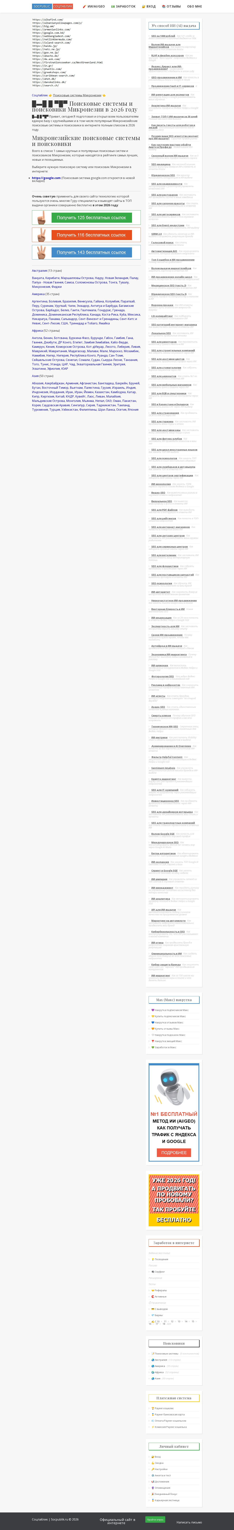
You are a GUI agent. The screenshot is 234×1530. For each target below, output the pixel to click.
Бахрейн (121, 383)
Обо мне (194, 6)
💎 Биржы (157, 1315)
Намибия (38, 355)
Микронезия (41, 287)
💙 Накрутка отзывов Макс (167, 1022)
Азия (35, 376)
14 (186, 1321)
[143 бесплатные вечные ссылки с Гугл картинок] (86, 252)
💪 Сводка (157, 1463)
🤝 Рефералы (159, 1290)
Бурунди (97, 338)
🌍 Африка (157, 1372)
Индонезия (40, 392)
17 (157, 1323)
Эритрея (119, 364)
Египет (78, 342)
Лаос (90, 396)
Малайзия (113, 396)
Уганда (55, 364)
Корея (36, 405)
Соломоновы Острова (91, 282)
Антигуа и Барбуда (104, 306)
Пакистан (129, 401)
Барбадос (52, 310)
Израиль (118, 388)
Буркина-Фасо (79, 338)
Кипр (35, 396)
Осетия (121, 410)
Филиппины (88, 410)
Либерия (123, 347)
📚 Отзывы (171, 6)
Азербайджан (54, 383)
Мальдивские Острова (48, 401)
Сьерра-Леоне (111, 360)
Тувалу (124, 282)
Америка (38, 294)
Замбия (89, 342)
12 (172, 1321)
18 (164, 1323)
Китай (60, 396)
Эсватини (39, 369)
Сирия (90, 405)
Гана (129, 338)
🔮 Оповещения (160, 1487)
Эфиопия (53, 369)
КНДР (70, 396)
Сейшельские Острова (48, 360)
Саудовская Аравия (56, 405)
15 (193, 1321)
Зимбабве (102, 342)
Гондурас (104, 310)
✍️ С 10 (155, 1321)
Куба (123, 314)
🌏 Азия (155, 1378)
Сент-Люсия (51, 323)
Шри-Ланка (106, 410)
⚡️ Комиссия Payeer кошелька (169, 1427)
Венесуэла (85, 301)
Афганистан (88, 383)
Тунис (44, 364)
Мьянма (88, 401)
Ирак (69, 392)
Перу (35, 306)
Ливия (135, 347)
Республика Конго (83, 355)
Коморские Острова (70, 347)
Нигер (50, 355)
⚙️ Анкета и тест (161, 1475)
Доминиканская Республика (68, 314)
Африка (37, 331)
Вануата (38, 278)
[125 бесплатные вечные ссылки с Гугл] (86, 217)
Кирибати (52, 278)
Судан (95, 360)
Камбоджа (118, 392)
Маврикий (39, 351)
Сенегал (71, 360)
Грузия (106, 388)
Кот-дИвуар (95, 347)
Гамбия (119, 338)
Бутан (36, 388)
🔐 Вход (149, 6)
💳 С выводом (159, 1309)
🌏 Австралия (159, 1359)
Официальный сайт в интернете (117, 1521)
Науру (99, 278)
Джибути (50, 342)
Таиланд (123, 405)
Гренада (118, 310)
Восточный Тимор (55, 388)
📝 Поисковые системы (164, 1353)
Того (35, 364)
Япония (133, 410)
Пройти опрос (155, 1519)
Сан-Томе (116, 355)
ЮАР (64, 369)
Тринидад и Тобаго (83, 323)
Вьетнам (76, 388)
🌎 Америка (158, 1366)
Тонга (113, 282)
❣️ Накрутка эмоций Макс (166, 1041)
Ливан (100, 396)
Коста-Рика (110, 314)
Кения (50, 347)
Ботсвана (60, 338)
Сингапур (78, 405)
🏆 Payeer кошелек (162, 1408)
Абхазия (37, 383)
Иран (78, 392)
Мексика (134, 314)
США (64, 323)
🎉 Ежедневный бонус (164, 1494)
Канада (95, 314)
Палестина (91, 388)
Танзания (130, 360)
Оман (117, 401)
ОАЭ (109, 401)
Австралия (39, 271)
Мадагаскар (77, 351)
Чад (72, 364)
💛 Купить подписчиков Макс (168, 1016)
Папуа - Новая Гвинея (47, 282)
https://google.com (46, 178)
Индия (130, 388)
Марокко (115, 351)
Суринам (47, 306)
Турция (54, 410)
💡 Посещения (159, 1259)
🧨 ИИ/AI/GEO (94, 6)
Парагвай (128, 301)
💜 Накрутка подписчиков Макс (169, 1010)
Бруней (134, 383)
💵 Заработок (123, 6)
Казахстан (102, 392)
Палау (134, 278)
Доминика (39, 314)
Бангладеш (106, 383)
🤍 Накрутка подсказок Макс (168, 1035)
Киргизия (47, 396)
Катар (131, 392)
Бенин (48, 338)
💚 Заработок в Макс (163, 1047)
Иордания (57, 392)
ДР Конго (64, 342)
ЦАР (65, 364)
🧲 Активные (159, 1296)
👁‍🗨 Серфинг (158, 1271)
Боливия (55, 301)
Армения (72, 383)
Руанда (102, 355)
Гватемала (88, 310)
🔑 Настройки (159, 1469)
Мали (104, 351)
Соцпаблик (40, 95)
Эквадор (83, 306)
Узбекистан (69, 410)
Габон (108, 338)
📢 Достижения (160, 1481)
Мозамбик (131, 351)
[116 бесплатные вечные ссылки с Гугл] (86, 235)
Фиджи (57, 287)
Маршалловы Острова (77, 278)
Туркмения (40, 410)
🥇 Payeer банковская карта (168, 1414)
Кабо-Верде (119, 342)
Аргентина (39, 301)
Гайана (99, 301)
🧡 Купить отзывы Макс (165, 1028)
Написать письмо (189, 1522)
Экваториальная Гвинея (94, 364)
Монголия (73, 401)
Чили (71, 306)
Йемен (88, 392)
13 (179, 1321)
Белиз (65, 310)
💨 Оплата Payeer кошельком (168, 1420)
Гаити (75, 310)
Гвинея (37, 342)
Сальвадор (69, 319)
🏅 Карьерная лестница (165, 1500)
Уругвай (60, 306)
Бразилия (69, 301)
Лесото (110, 347)
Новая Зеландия (116, 278)
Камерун (38, 347)
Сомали (84, 360)
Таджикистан (106, 405)
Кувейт (80, 396)
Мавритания (58, 351)
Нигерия (62, 355)
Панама (54, 319)
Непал (99, 401)
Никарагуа (39, 319)
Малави (92, 351)
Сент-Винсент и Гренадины (98, 319)
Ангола (37, 338)
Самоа (69, 282)
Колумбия (112, 301)
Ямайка (104, 323)
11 (165, 1321)
